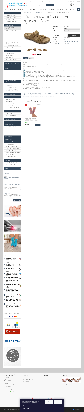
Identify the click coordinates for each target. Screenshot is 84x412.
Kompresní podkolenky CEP (10, 81)
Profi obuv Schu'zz (11, 19)
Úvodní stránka (5, 9)
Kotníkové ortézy (10, 99)
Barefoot (32, 9)
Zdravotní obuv (22, 9)
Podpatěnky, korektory (12, 115)
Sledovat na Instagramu (72, 385)
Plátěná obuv (9, 47)
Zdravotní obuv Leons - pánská (12, 31)
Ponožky (8, 130)
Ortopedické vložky (11, 113)
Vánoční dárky (8, 139)
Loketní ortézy (9, 105)
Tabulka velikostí (7, 380)
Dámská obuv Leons (11, 15)
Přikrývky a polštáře (10, 142)
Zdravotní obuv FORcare (12, 36)
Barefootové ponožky (11, 59)
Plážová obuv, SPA (62, 9)
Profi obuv (12, 9)
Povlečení (7, 160)
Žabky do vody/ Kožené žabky (46, 9)
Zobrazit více (17, 200)
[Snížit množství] (67, 36)
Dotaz (68, 43)
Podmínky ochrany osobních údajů (11, 389)
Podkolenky (9, 128)
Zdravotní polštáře (11, 144)
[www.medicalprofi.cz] (17, 5)
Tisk (58, 43)
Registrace (77, 1)
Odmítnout (49, 402)
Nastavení (26, 409)
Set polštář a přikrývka (11, 146)
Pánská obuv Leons (11, 17)
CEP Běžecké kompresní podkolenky (12, 84)
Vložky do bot (8, 111)
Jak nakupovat (7, 377)
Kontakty (6, 387)
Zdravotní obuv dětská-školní (12, 43)
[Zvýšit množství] (67, 34)
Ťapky (7, 133)
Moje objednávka (7, 386)
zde (30, 405)
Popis (25, 58)
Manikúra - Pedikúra (10, 121)
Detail (37, 124)
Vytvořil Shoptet (77, 409)
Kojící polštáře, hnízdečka (12, 156)
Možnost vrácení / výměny (9, 384)
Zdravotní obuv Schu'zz (12, 34)
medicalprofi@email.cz (29, 379)
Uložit (35, 54)
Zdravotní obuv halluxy (12, 40)
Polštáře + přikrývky (11, 150)
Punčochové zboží (9, 124)
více (20, 182)
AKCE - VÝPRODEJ (8, 136)
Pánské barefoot (10, 55)
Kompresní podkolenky (12, 73)
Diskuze (30, 58)
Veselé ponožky (10, 77)
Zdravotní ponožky (11, 75)
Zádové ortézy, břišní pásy (12, 107)
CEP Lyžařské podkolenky (12, 87)
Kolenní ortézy (10, 101)
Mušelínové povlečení (11, 162)
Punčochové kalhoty (11, 126)
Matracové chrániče (11, 154)
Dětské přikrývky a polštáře (13, 148)
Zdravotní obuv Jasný (11, 38)
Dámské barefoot (10, 53)
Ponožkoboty (9, 57)
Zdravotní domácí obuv (12, 45)
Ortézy (72, 9)
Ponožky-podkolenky (10, 68)
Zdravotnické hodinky (11, 21)
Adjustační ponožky (10, 94)
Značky (6, 168)
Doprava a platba (7, 379)
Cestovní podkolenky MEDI (12, 71)
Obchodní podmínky (8, 381)
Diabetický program (10, 119)
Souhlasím (58, 402)
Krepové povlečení (10, 164)
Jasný (65, 39)
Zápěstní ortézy (10, 103)
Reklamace (6, 383)
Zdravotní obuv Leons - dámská (12, 28)
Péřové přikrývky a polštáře (13, 152)
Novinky (6, 174)
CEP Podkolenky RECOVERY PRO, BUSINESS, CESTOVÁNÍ (12, 90)
